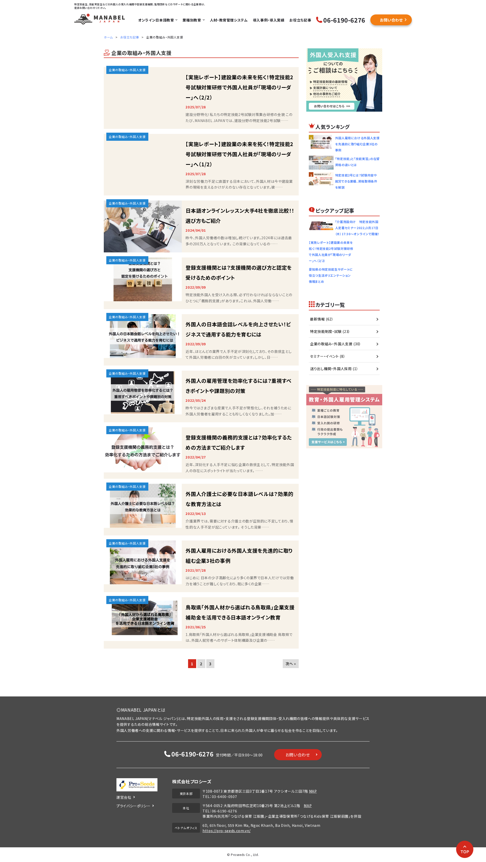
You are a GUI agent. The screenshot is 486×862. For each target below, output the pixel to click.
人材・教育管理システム (229, 20)
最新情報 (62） (322, 319)
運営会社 (123, 797)
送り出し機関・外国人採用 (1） (334, 368)
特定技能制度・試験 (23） (330, 331)
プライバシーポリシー (133, 805)
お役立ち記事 (300, 20)
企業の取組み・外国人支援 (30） (335, 343)
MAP (313, 791)
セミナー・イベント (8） (327, 356)
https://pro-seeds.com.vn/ (226, 830)
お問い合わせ (391, 20)
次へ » (291, 663)
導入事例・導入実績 (269, 20)
